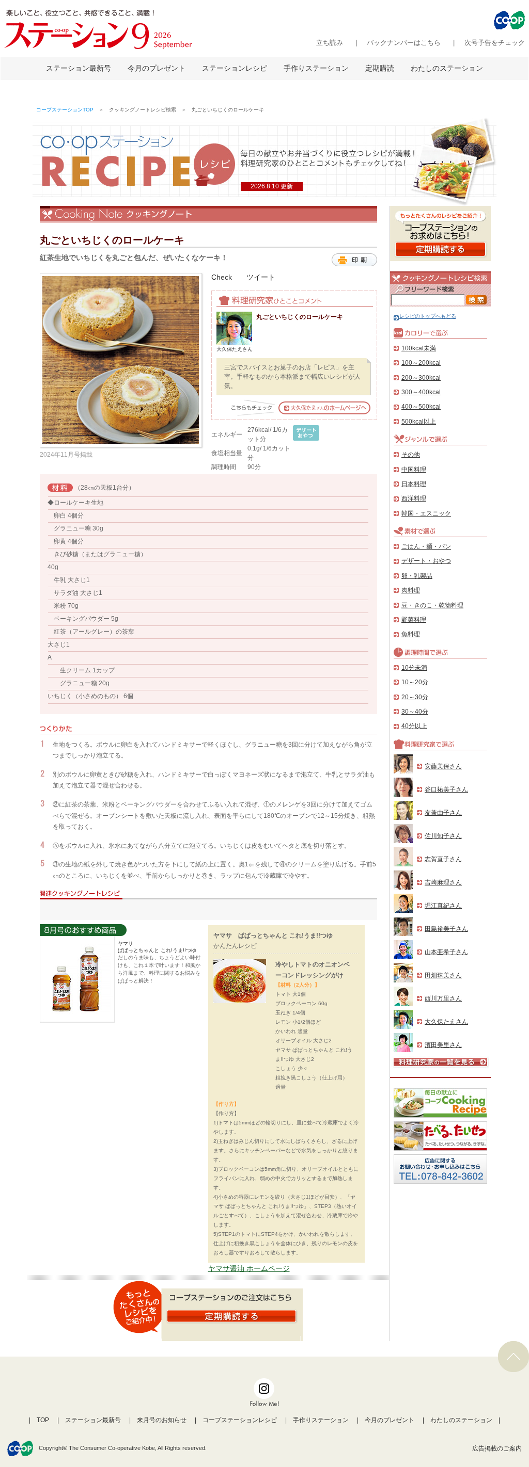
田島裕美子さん (446, 928)
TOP (43, 1420)
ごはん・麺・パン (426, 546)
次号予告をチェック (494, 42)
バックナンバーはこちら (404, 42)
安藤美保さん (443, 766)
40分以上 (414, 726)
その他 (410, 454)
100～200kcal (421, 362)
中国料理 (413, 469)
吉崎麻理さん (443, 882)
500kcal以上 (418, 421)
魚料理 (410, 634)
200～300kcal (421, 377)
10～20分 (414, 682)
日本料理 (413, 484)
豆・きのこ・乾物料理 (432, 605)
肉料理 (410, 590)
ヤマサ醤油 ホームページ (249, 1268)
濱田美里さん (443, 1045)
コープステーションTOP (65, 109)
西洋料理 (413, 498)
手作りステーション (316, 68)
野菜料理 (413, 619)
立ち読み (329, 42)
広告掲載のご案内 (497, 1448)
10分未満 (414, 667)
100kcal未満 (418, 348)
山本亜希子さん (446, 952)
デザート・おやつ (426, 561)
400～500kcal (421, 406)
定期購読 (379, 68)
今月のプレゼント (156, 68)
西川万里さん (443, 998)
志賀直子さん (443, 859)
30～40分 (414, 711)
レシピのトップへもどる (427, 316)
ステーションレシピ (234, 68)
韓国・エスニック (426, 513)
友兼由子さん (443, 812)
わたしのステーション (447, 68)
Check (221, 277)
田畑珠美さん (443, 975)
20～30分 (414, 697)
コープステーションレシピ (240, 1420)
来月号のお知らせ (161, 1420)
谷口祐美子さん (446, 789)
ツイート (260, 277)
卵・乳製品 (416, 575)
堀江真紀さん (443, 905)
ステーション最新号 (78, 68)
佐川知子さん (443, 836)
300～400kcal (421, 392)
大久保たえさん (446, 1021)
